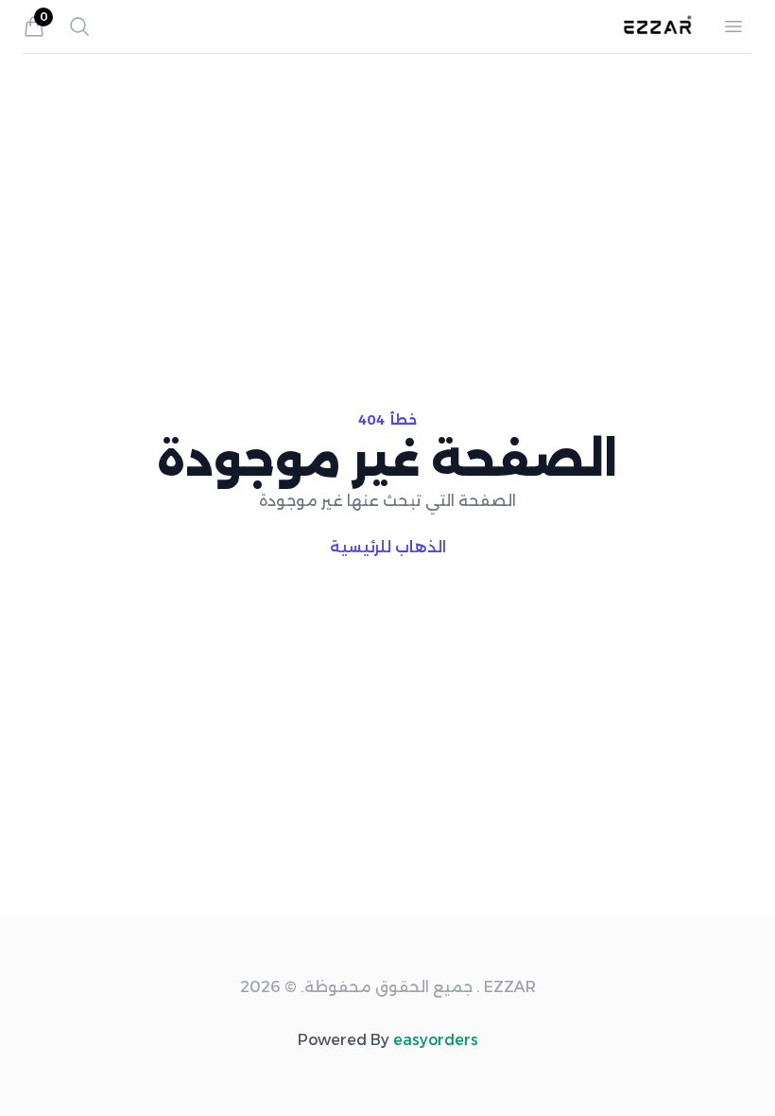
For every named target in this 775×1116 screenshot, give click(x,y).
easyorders (435, 1040)
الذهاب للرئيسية (388, 547)
